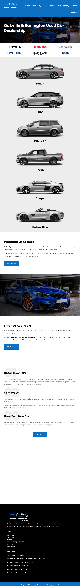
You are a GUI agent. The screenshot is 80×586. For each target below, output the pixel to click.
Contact (74, 13)
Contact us (11, 263)
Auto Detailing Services (15, 542)
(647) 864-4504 (18, 555)
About (75, 6)
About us (10, 544)
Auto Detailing (63, 6)
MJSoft (57, 585)
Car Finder (50, 6)
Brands (9, 540)
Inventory (37, 6)
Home (27, 6)
